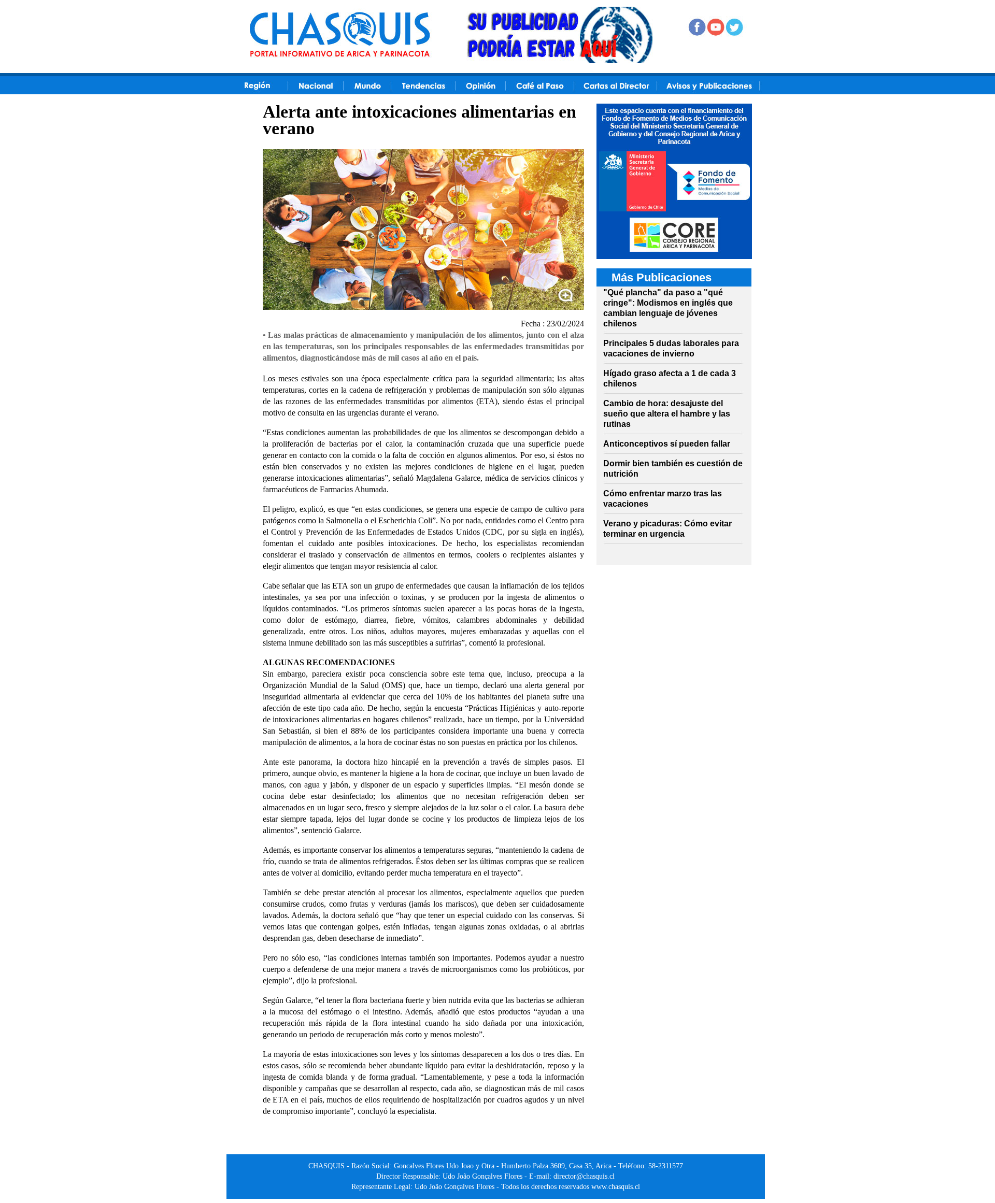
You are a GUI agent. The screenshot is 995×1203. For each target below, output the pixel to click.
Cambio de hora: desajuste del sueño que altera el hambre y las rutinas (666, 413)
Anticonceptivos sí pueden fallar (666, 443)
